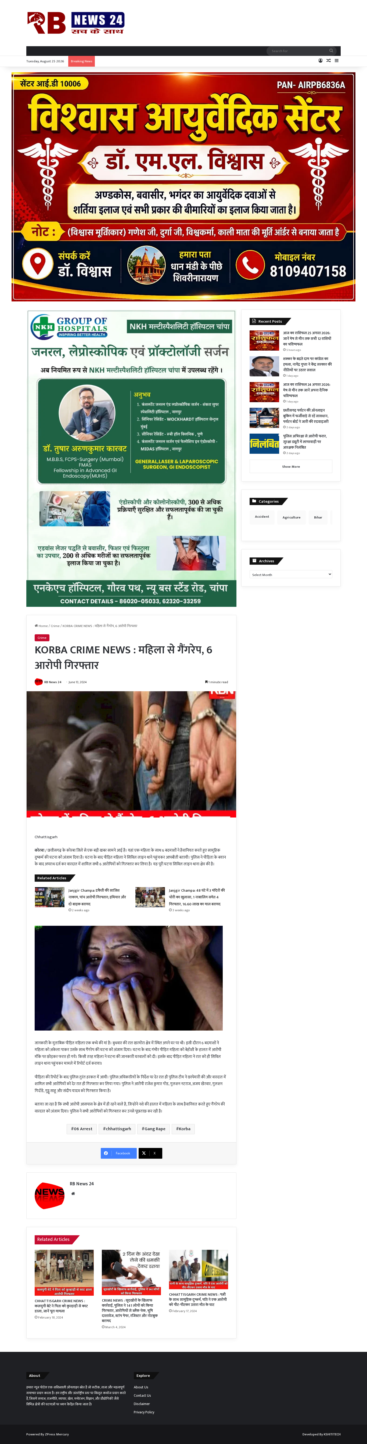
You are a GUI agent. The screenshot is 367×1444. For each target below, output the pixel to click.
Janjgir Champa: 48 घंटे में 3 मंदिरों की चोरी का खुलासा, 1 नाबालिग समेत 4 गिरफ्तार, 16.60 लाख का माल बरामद (197, 897)
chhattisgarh (118, 1129)
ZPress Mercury (57, 1434)
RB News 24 (53, 682)
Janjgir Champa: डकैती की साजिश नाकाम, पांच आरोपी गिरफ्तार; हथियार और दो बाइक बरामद (97, 897)
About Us (141, 1387)
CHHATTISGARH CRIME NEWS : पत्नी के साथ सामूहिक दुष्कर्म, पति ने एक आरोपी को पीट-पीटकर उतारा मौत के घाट (198, 1299)
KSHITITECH (332, 1434)
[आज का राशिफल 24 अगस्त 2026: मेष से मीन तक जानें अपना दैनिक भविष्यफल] (264, 392)
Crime (55, 626)
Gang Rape (155, 1129)
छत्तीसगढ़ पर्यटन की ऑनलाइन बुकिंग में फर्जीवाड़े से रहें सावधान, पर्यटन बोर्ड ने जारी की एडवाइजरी (306, 416)
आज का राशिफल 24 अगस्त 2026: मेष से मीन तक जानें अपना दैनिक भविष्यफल (306, 390)
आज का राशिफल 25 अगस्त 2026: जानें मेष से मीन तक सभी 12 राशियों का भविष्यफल (307, 338)
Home (43, 626)
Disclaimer (142, 1404)
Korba (184, 1129)
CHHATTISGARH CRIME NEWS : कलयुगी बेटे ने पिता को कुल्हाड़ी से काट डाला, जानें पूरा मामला (61, 1306)
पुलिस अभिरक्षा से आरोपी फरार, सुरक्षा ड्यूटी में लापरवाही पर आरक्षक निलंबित (305, 442)
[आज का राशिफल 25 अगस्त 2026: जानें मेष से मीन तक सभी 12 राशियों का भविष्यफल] (264, 340)
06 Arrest (83, 1129)
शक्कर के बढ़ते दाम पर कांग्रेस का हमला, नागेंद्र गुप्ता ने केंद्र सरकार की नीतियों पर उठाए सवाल (307, 364)
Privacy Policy (144, 1412)
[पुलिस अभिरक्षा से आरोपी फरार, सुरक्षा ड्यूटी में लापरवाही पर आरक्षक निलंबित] (264, 444)
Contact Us (142, 1396)
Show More (291, 467)
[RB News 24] (76, 23)
